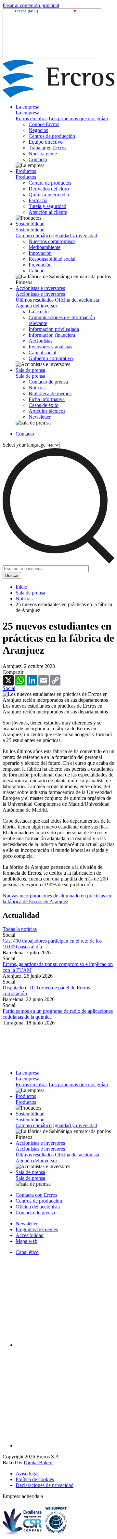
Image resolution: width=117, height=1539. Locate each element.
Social (9, 688)
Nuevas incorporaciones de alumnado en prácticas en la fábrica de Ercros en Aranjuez (57, 898)
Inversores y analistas (50, 346)
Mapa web (26, 1241)
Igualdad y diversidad (75, 235)
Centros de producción (52, 136)
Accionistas (40, 341)
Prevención (40, 264)
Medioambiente (44, 247)
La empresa (27, 107)
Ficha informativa (47, 399)
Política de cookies (35, 1479)
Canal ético (27, 1252)
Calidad (37, 270)
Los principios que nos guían (78, 118)
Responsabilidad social (52, 259)
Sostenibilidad (30, 224)
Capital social (42, 352)
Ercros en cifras (31, 118)
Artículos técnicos (47, 411)
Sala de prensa (30, 370)
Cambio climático (34, 235)
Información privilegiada (54, 329)
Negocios (38, 130)
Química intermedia (49, 194)
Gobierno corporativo (51, 358)
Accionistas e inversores (40, 288)
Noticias (37, 387)
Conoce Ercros (44, 124)
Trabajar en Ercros (47, 147)
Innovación (40, 253)
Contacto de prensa (48, 382)
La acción (39, 311)
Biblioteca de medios (50, 393)
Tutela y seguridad (47, 206)
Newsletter (40, 417)
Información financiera (52, 335)
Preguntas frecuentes (37, 1229)
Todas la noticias (20, 929)
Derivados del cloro (49, 188)
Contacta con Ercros (36, 1195)
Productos (26, 171)
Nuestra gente (43, 153)
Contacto (38, 159)
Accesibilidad (30, 1235)
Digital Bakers (38, 1462)
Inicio (21, 587)
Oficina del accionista (77, 300)
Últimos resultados (35, 300)
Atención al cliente (48, 212)
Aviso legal (27, 1473)
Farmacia (38, 200)
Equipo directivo (46, 142)
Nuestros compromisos (52, 241)
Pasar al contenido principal (31, 5)
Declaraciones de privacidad (44, 1485)
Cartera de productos (50, 183)
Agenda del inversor (36, 305)
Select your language (24, 445)
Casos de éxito (43, 405)
